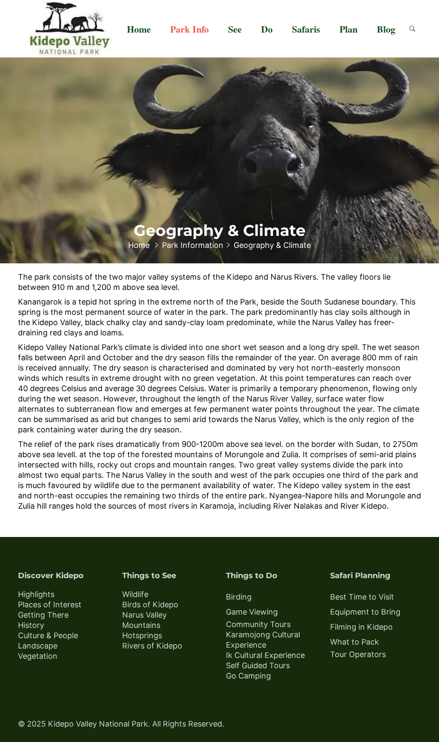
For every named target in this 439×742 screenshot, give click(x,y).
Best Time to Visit (362, 596)
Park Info (189, 29)
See (235, 29)
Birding (239, 596)
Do (267, 29)
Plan (349, 29)
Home (139, 29)
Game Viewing (252, 611)
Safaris (306, 29)
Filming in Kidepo (361, 626)
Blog (386, 29)
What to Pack (354, 641)
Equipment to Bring (365, 611)
